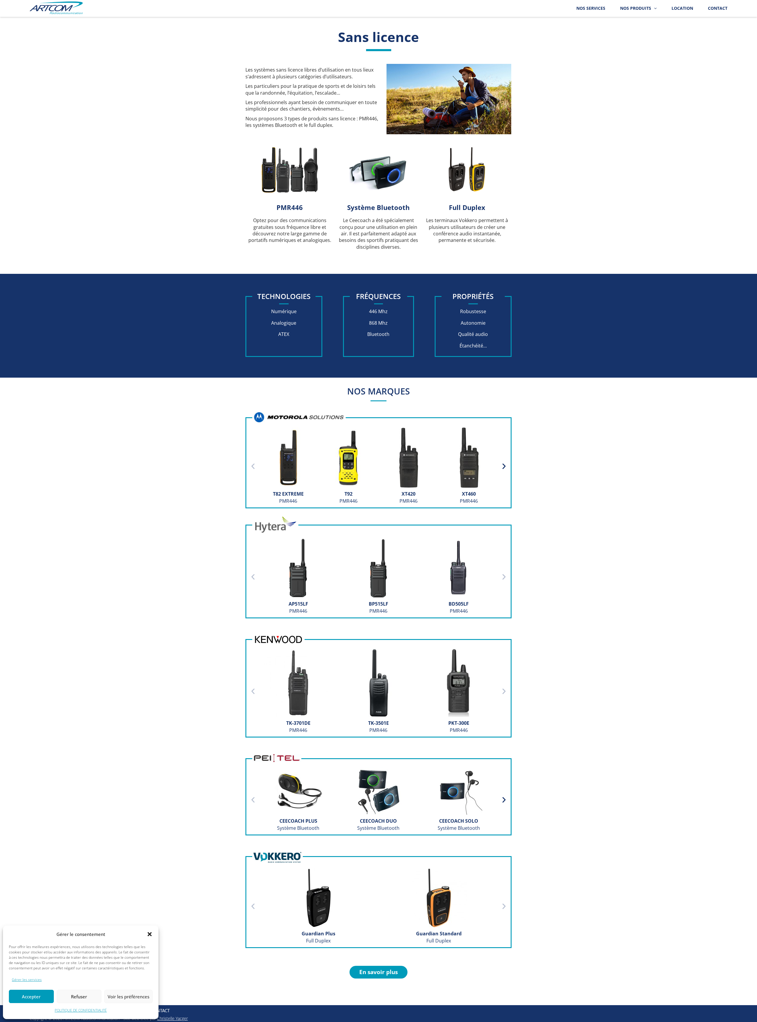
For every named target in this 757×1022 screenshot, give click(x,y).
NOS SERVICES (590, 8)
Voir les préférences (128, 997)
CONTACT (717, 8)
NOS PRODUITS (635, 8)
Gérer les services (27, 979)
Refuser (79, 997)
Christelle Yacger (172, 1018)
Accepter (31, 997)
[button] (150, 934)
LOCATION (682, 8)
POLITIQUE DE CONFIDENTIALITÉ (81, 1010)
